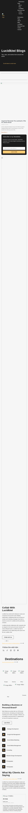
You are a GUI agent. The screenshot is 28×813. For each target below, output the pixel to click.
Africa (21, 681)
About (20, 5)
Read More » (4, 132)
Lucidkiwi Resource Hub (21, 9)
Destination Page (21, 2)
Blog (20, 6)
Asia (8, 696)
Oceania (24, 695)
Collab (20, 12)
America (14, 681)
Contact (21, 13)
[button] (20, 15)
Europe (6, 681)
